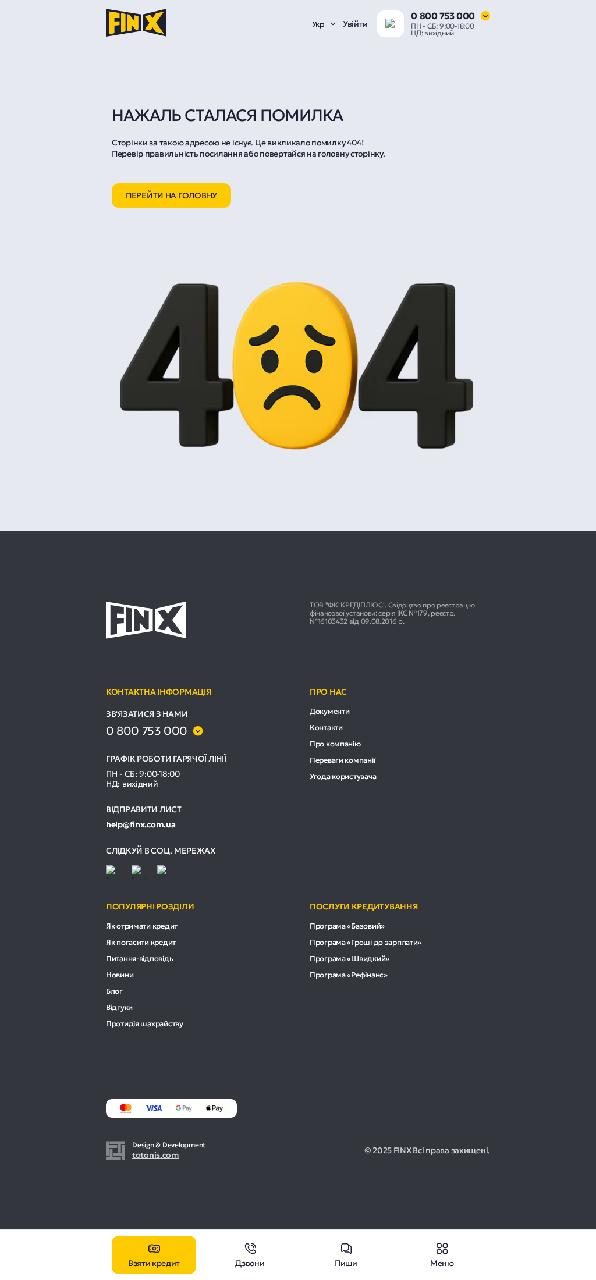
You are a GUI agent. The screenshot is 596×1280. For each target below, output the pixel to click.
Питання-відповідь (139, 958)
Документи (329, 711)
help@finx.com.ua (141, 825)
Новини (119, 975)
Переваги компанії (342, 760)
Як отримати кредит (142, 926)
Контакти (326, 728)
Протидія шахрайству (144, 1024)
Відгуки (119, 1007)
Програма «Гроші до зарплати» (365, 942)
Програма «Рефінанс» (349, 975)
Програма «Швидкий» (349, 958)
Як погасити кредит (141, 942)
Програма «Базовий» (347, 926)
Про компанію (335, 744)
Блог (114, 991)
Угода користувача (343, 776)
